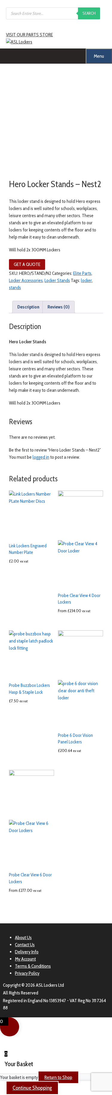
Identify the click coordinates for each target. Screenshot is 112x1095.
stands (15, 287)
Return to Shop (58, 1077)
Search (89, 13)
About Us (23, 937)
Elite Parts (82, 273)
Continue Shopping (32, 1088)
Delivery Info (27, 952)
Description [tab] (28, 307)
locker (86, 280)
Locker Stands (57, 280)
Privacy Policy (27, 973)
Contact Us (25, 944)
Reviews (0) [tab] (58, 307)
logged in (41, 457)
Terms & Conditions (33, 966)
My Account (25, 959)
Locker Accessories (26, 280)
